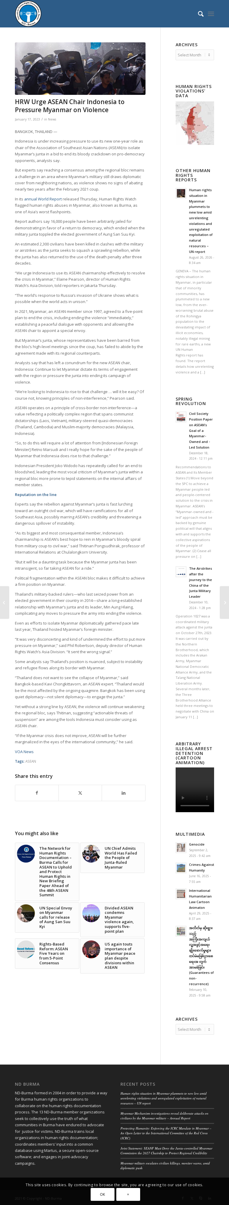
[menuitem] (198, 13)
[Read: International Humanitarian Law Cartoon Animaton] (181, 894)
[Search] (198, 13)
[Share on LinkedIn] (123, 793)
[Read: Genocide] (181, 847)
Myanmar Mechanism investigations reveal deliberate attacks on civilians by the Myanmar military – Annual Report (164, 1116)
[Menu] (211, 14)
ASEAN (30, 761)
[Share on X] (80, 793)
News (52, 119)
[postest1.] (80, 68)
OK (102, 1194)
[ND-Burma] (28, 13)
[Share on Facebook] (36, 793)
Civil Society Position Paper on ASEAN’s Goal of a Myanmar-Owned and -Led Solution (201, 430)
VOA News (24, 751)
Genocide (197, 844)
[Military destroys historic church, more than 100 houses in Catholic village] (224, 602)
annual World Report (43, 199)
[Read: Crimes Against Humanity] (181, 868)
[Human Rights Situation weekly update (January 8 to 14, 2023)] (4, 602)
